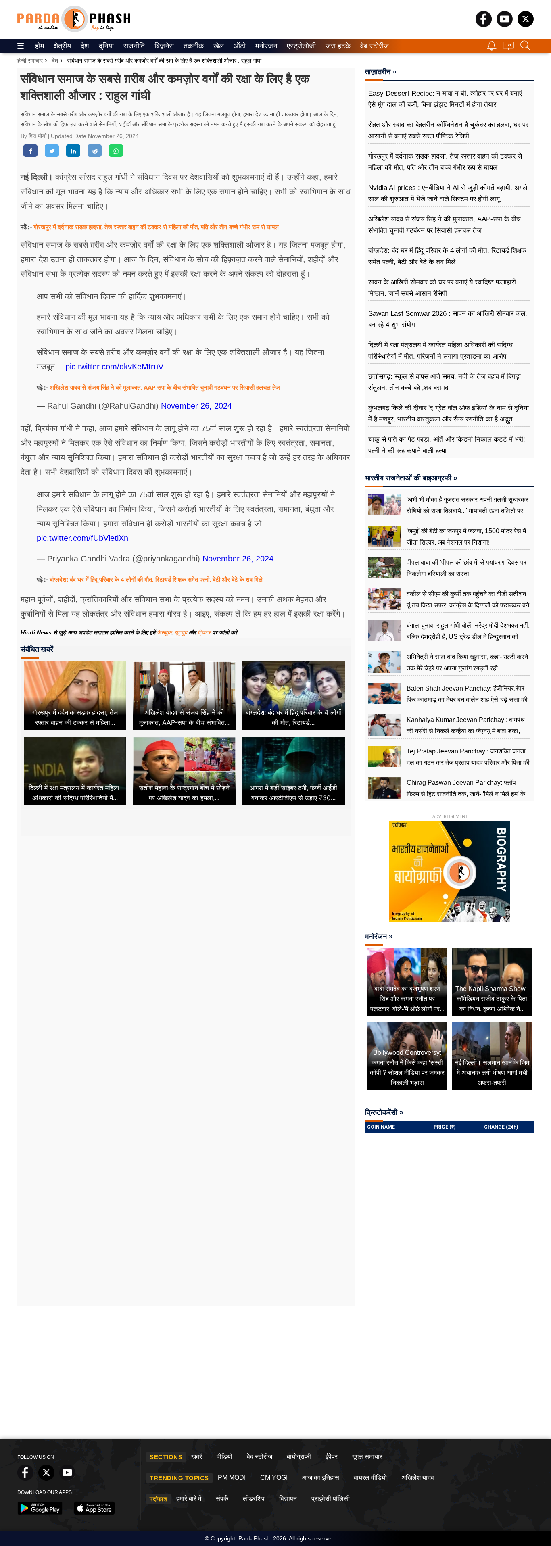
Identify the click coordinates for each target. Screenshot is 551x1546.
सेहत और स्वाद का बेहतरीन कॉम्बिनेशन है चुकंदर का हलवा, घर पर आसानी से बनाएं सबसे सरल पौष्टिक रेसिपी (448, 130)
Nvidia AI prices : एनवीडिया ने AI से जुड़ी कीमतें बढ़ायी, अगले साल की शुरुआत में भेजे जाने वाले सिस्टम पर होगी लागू (447, 193)
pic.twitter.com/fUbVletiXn (82, 538)
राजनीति (132, 46)
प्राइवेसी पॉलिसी (330, 1498)
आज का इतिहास (320, 1477)
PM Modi (232, 1477)
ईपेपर (332, 1456)
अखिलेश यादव (417, 1477)
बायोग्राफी (299, 1456)
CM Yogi (274, 1477)
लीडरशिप (254, 1498)
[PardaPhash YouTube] (505, 24)
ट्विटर (204, 632)
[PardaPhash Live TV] (508, 47)
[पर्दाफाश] (73, 30)
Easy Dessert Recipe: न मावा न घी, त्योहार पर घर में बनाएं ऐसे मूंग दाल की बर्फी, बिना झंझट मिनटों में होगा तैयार (445, 99)
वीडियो (224, 1456)
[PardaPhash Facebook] (484, 24)
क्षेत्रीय (61, 46)
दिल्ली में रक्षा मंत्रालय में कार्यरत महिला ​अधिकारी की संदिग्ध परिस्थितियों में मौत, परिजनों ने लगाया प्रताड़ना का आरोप (440, 350)
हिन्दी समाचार (30, 60)
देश (84, 46)
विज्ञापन (288, 1498)
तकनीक (192, 46)
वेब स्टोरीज (372, 46)
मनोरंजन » (379, 937)
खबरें (196, 1456)
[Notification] (492, 48)
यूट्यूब (182, 632)
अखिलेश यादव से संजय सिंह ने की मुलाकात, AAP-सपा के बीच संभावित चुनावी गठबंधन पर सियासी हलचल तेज (165, 387)
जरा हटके (337, 46)
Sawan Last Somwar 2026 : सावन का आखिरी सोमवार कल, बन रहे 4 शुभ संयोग (447, 319)
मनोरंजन (265, 46)
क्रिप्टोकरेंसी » (384, 1112)
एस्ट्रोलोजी (299, 46)
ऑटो (239, 46)
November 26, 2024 (196, 405)
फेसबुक (164, 632)
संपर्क (222, 1498)
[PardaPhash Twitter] (526, 24)
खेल (218, 46)
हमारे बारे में (188, 1498)
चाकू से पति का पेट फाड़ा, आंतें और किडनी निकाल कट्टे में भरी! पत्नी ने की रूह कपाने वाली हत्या (446, 445)
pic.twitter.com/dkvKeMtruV (114, 366)
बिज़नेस (162, 46)
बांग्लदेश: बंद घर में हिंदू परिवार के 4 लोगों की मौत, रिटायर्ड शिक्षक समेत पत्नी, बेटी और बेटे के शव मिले (156, 579)
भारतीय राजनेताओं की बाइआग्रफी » (411, 478)
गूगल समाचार (367, 1456)
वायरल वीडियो (370, 1477)
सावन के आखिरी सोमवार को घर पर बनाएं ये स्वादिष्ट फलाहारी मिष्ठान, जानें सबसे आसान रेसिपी (442, 287)
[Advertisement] (186, 912)
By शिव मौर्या (34, 136)
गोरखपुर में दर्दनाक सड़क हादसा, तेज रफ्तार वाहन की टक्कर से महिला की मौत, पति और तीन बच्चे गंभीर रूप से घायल (156, 227)
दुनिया (105, 46)
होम (39, 46)
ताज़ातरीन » (381, 72)
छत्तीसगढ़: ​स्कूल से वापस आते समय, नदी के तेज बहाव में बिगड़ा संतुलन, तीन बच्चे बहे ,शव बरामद (444, 382)
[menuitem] (39, 46)
